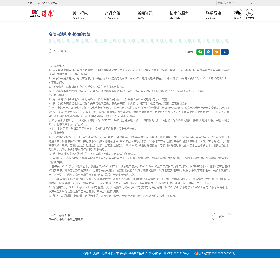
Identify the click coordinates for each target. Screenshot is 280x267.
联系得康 (213, 15)
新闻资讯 (145, 15)
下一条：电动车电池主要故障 (66, 219)
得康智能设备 (119, 262)
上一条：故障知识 (59, 215)
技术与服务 (179, 15)
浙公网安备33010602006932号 (216, 253)
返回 (221, 216)
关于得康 (80, 15)
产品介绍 (112, 15)
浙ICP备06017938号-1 (177, 253)
